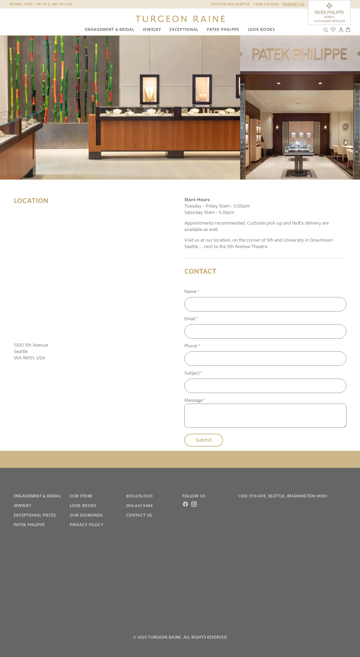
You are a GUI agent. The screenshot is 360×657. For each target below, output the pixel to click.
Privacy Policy (86, 525)
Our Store (81, 496)
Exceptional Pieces (35, 515)
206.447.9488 (139, 506)
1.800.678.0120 (266, 4)
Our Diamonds (86, 515)
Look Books (261, 29)
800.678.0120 (139, 496)
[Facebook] (185, 504)
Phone (192, 345)
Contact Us (293, 4)
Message (194, 400)
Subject (193, 373)
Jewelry (152, 29)
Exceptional (183, 29)
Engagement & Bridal (109, 29)
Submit (204, 440)
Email (191, 318)
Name (191, 291)
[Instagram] (194, 504)
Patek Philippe (223, 29)
